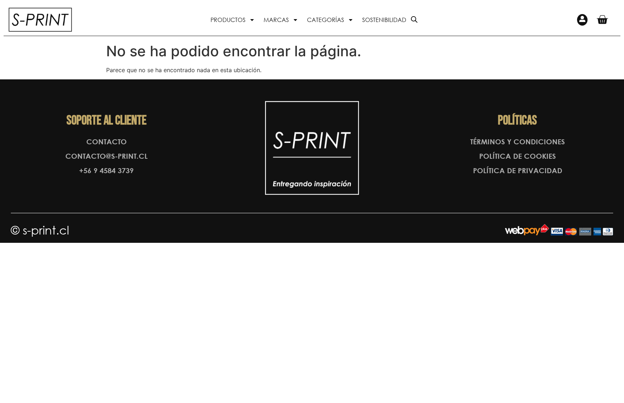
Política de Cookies (517, 156)
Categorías (325, 19)
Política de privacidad (517, 170)
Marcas (276, 19)
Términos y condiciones (517, 141)
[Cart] (602, 19)
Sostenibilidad (384, 19)
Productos (228, 19)
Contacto (106, 141)
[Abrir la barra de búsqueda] (414, 19)
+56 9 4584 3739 (106, 170)
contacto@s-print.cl (106, 156)
